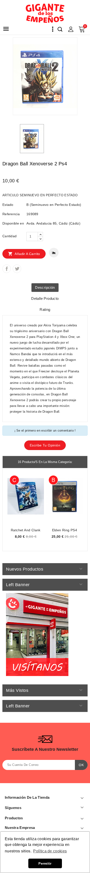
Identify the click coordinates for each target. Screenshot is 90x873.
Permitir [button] (44, 863)
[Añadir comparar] (54, 252)
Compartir (7, 269)
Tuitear (17, 269)
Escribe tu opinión (45, 445)
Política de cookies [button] (50, 851)
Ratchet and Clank (26, 530)
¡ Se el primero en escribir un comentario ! (45, 430)
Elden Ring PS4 (64, 530)
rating (45, 309)
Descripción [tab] (45, 287)
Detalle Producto (45, 298)
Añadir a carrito (24, 253)
